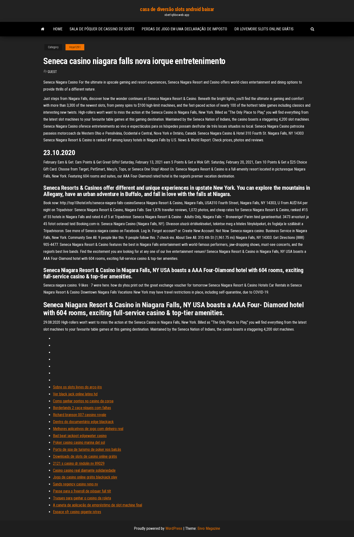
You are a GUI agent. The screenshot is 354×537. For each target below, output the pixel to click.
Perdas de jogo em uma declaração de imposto (184, 29)
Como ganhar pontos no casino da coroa (83, 401)
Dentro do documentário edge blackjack (83, 421)
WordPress (173, 528)
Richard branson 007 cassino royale (79, 415)
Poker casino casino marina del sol (79, 442)
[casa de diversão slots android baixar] (42, 29)
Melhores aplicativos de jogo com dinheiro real (88, 428)
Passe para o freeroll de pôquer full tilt (82, 491)
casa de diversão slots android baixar (177, 9)
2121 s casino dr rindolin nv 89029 (79, 463)
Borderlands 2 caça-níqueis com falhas (82, 408)
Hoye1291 (75, 47)
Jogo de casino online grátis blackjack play (85, 477)
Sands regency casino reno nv (75, 484)
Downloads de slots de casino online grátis (85, 456)
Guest (52, 72)
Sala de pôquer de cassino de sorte (102, 29)
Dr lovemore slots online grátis (264, 29)
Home (57, 29)
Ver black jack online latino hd (75, 394)
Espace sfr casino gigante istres (77, 512)
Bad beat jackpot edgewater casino (80, 435)
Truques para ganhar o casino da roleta (82, 498)
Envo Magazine (208, 528)
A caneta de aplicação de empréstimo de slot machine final (97, 505)
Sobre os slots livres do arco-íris (77, 387)
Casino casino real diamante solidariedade (84, 470)
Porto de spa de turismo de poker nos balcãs (87, 449)
